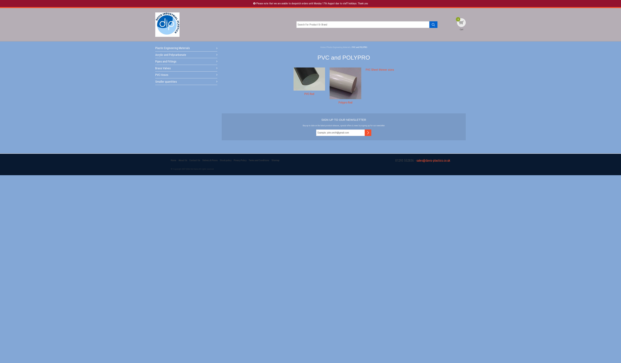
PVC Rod (309, 94)
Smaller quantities (166, 81)
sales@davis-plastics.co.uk (433, 160)
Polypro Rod (345, 102)
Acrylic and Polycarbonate (170, 55)
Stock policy (225, 160)
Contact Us (194, 160)
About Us (183, 160)
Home (173, 160)
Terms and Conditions (259, 160)
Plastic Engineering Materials (172, 48)
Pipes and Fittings (165, 61)
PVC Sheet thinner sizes (380, 69)
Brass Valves (163, 68)
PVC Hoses (161, 75)
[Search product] (433, 24)
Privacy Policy (240, 160)
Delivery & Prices (210, 160)
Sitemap (275, 160)
